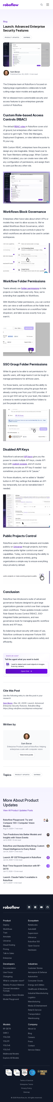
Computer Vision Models (13, 995)
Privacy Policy (26, 1088)
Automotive (33, 976)
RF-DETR (7, 1029)
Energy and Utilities (36, 985)
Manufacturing (34, 1001)
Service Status (34, 1050)
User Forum (8, 972)
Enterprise (7, 958)
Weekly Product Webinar (13, 985)
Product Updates (22, 774)
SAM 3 (5, 1033)
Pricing (6, 949)
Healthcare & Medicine (37, 989)
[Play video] (26, 187)
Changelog (7, 976)
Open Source (33, 946)
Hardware (32, 950)
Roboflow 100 (34, 941)
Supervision (33, 933)
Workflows (7, 929)
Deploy (6, 925)
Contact (31, 1045)
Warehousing (33, 1018)
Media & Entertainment (37, 1006)
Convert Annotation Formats (11, 989)
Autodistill (32, 929)
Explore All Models (11, 1058)
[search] (41, 5)
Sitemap (26, 1092)
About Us (32, 1029)
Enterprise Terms (26, 1084)
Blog (5, 21)
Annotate (7, 936)
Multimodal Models (11, 1054)
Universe (18, 546)
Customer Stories (35, 968)
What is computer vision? (13, 981)
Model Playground (11, 999)
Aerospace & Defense (37, 972)
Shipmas (37, 774)
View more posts (26, 755)
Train (5, 933)
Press (30, 1041)
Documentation (9, 968)
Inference (32, 937)
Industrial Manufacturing (38, 993)
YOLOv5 (6, 1049)
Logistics (31, 997)
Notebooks (33, 925)
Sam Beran (15, 72)
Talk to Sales (8, 953)
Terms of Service (26, 1080)
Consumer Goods (35, 981)
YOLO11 (6, 1041)
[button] (47, 4)
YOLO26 (6, 1037)
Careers (31, 1037)
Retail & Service (34, 1010)
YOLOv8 (6, 1045)
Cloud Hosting (9, 945)
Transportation (34, 1014)
